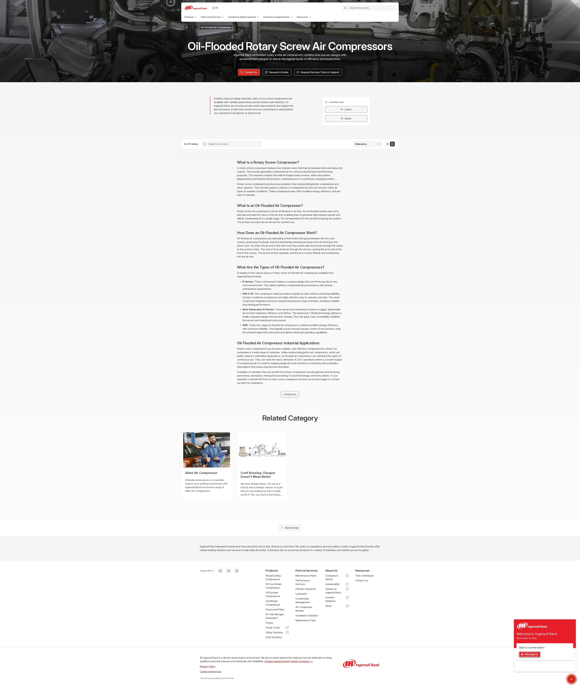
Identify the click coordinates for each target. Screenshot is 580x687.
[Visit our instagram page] (237, 571)
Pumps (269, 622)
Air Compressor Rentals (303, 609)
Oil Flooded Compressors (273, 594)
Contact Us (361, 580)
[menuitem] (190, 17)
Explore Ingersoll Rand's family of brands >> (288, 661)
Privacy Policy (208, 666)
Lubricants (301, 593)
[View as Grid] (392, 144)
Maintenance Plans (305, 575)
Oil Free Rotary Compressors (274, 586)
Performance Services (302, 582)
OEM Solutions (274, 637)
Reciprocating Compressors (273, 577)
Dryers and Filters (275, 609)
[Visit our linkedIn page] (220, 571)
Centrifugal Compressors (273, 603)
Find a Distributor (364, 575)
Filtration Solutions (305, 588)
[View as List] (387, 144)
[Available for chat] (571, 679)
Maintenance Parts (305, 620)
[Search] (345, 8)
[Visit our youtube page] (228, 571)
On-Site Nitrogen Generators (275, 616)
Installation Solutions (306, 615)
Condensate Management (302, 600)
